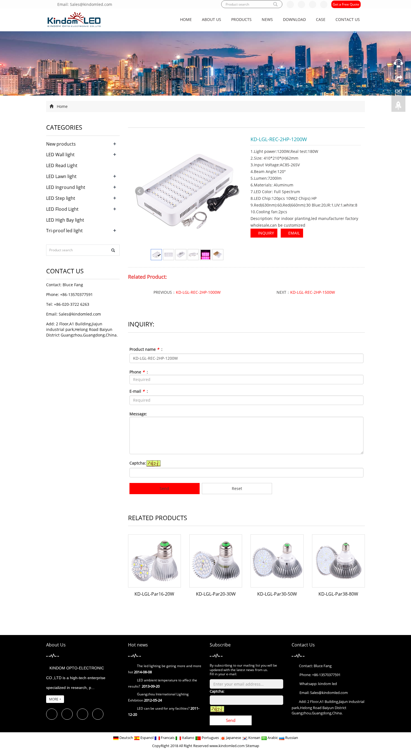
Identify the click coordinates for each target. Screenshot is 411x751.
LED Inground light (65, 187)
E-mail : (138, 391)
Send (164, 488)
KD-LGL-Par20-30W (216, 594)
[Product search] (113, 250)
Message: (138, 413)
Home (186, 19)
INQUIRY (265, 233)
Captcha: (137, 463)
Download (294, 19)
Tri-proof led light (64, 231)
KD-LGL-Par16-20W (154, 594)
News (267, 19)
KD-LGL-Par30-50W (277, 594)
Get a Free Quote (346, 4)
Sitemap (252, 745)
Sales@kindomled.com (80, 314)
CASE (320, 19)
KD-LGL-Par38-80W (338, 594)
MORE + (55, 699)
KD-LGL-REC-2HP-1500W (312, 292)
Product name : (145, 349)
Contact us (348, 19)
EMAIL (293, 233)
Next (234, 191)
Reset (237, 488)
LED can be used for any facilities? (163, 708)
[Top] (398, 107)
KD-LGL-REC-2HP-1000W (198, 292)
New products (61, 144)
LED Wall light (60, 154)
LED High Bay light (65, 220)
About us (211, 19)
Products (241, 19)
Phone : (138, 372)
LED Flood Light (62, 209)
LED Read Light (61, 165)
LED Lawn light (61, 176)
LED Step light (60, 198)
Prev (139, 191)
